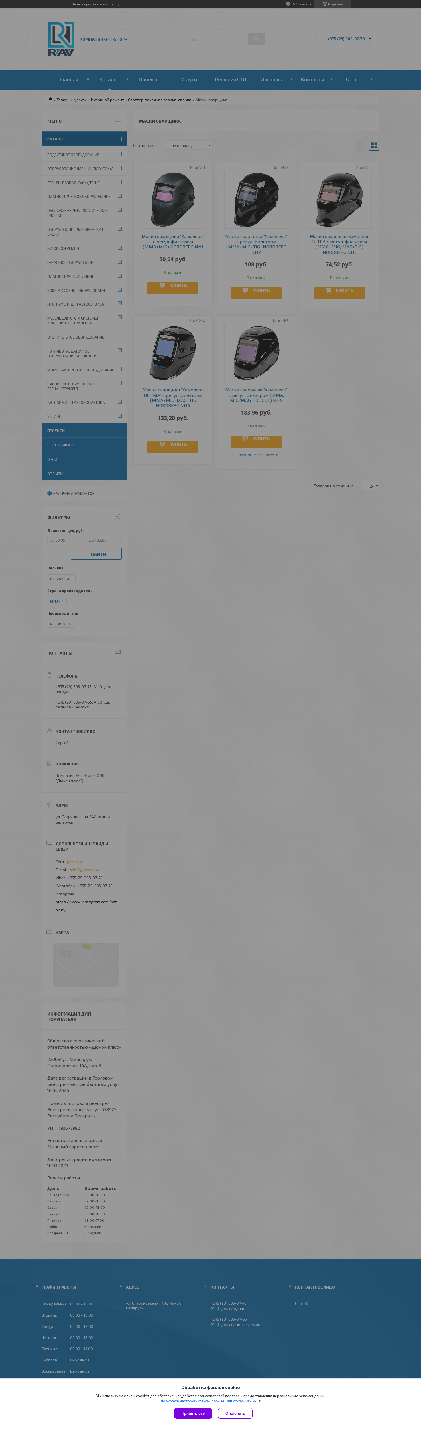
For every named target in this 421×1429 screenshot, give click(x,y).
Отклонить (235, 1413)
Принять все (193, 1413)
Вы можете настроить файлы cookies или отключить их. (209, 1401)
